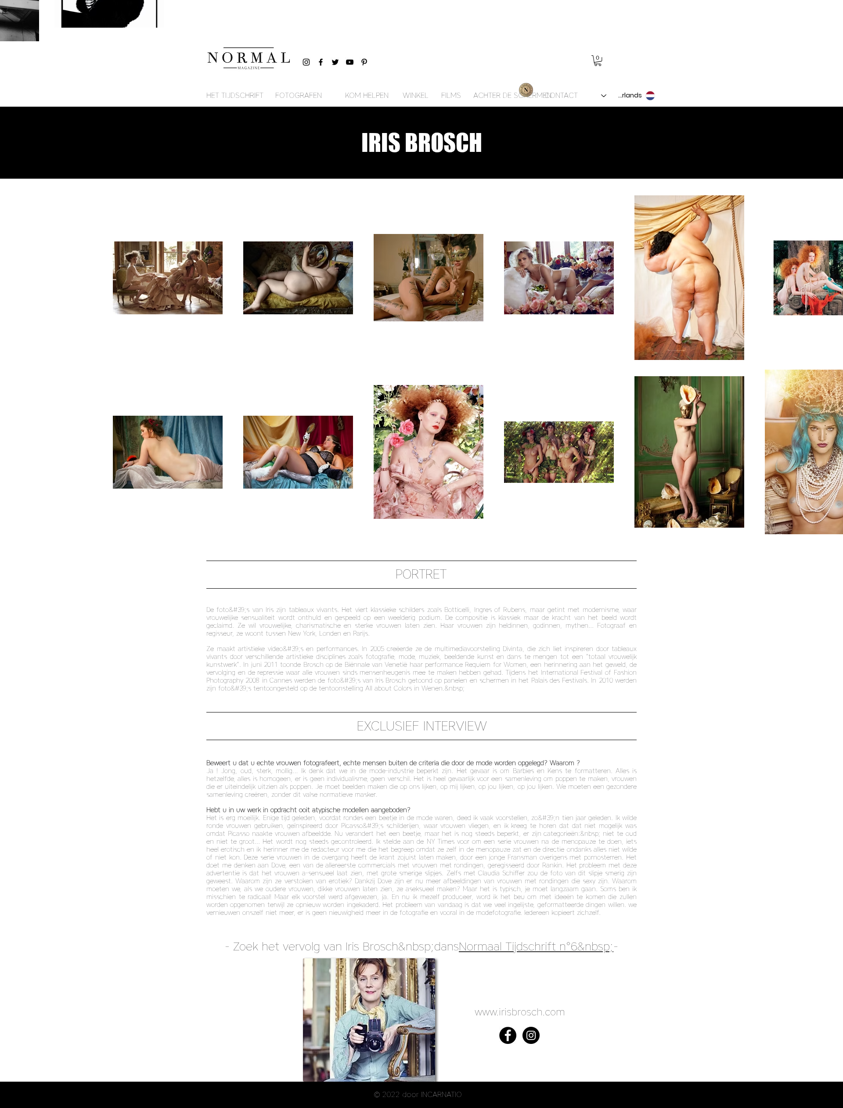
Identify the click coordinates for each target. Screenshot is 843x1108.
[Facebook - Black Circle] (507, 1035)
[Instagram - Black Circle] (531, 1035)
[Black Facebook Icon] (320, 62)
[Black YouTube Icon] (349, 62)
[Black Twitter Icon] (335, 62)
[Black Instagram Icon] (306, 62)
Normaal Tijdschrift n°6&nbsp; (536, 946)
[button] (597, 60)
